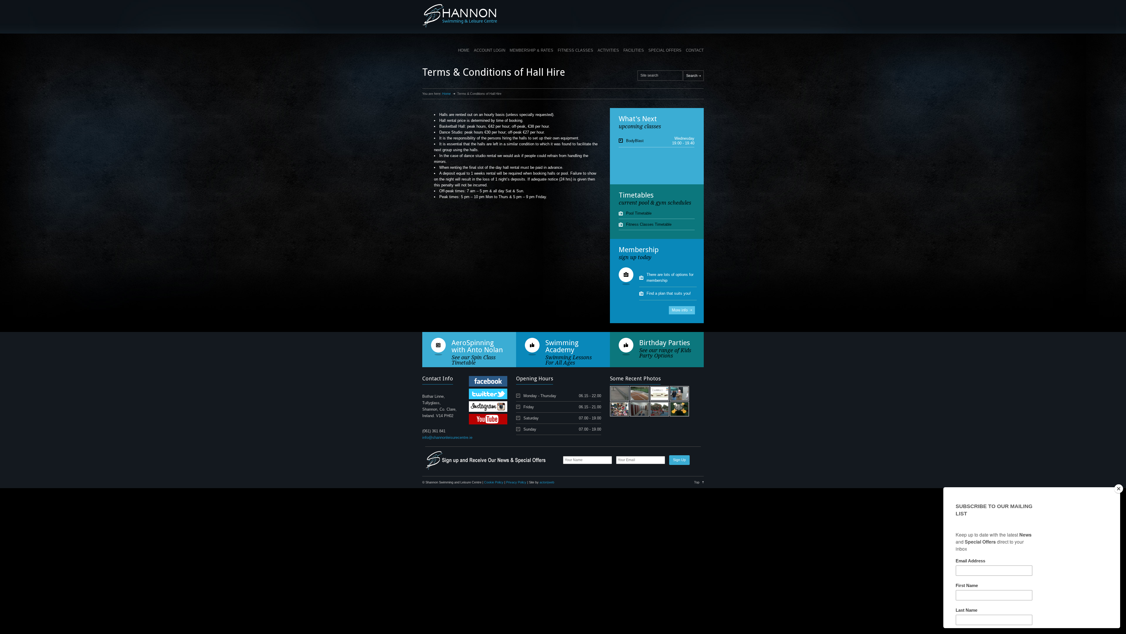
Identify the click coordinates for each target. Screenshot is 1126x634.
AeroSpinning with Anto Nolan (477, 346)
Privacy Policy (516, 482)
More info (680, 310)
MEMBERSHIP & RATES (531, 50)
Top (696, 482)
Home (446, 93)
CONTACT (695, 50)
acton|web (547, 482)
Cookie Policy (493, 482)
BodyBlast (635, 141)
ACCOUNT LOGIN (489, 50)
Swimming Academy (562, 346)
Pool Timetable (639, 213)
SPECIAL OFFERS (664, 50)
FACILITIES (633, 50)
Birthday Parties (664, 343)
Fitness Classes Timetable (648, 224)
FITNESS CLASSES (575, 50)
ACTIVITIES (608, 50)
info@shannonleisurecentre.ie (447, 437)
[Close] (1118, 488)
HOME (463, 50)
